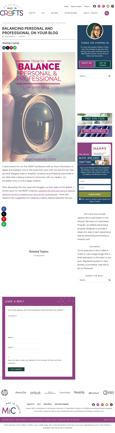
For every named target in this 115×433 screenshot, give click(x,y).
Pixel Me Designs (72, 419)
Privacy (87, 6)
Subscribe (95, 194)
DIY (39, 404)
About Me (87, 63)
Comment (21, 36)
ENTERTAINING (62, 404)
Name (11, 337)
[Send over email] (15, 48)
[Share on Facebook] (4, 48)
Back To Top (108, 419)
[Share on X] (7, 48)
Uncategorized (38, 255)
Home (66, 6)
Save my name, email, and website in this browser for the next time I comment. (35, 361)
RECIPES (48, 404)
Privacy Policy (51, 419)
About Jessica (76, 6)
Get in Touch (102, 64)
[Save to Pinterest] (11, 48)
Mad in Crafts (11, 10)
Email (10, 347)
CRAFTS (30, 404)
